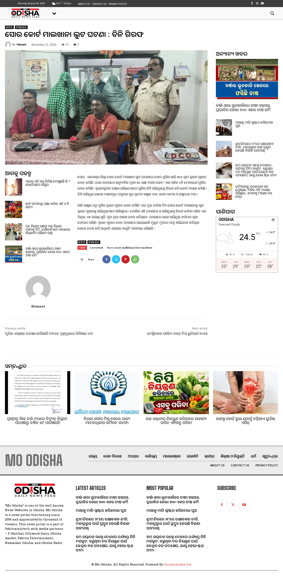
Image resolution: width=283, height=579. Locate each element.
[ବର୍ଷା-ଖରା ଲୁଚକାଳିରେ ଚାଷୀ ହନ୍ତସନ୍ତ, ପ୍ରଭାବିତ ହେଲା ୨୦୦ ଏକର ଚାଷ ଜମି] (13, 254)
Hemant (21, 44)
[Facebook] (251, 3)
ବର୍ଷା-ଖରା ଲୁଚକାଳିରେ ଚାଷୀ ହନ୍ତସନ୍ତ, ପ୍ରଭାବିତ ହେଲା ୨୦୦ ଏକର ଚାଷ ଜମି (47, 251)
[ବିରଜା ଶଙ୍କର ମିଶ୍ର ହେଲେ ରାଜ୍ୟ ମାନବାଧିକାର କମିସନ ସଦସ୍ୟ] (107, 392)
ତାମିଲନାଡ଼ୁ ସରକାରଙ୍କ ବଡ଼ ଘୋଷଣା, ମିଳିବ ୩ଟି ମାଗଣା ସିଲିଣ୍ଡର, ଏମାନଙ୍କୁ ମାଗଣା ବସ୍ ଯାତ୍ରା (253, 191)
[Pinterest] (125, 259)
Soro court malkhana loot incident (129, 247)
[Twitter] (257, 3)
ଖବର (9, 27)
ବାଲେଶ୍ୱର (21, 27)
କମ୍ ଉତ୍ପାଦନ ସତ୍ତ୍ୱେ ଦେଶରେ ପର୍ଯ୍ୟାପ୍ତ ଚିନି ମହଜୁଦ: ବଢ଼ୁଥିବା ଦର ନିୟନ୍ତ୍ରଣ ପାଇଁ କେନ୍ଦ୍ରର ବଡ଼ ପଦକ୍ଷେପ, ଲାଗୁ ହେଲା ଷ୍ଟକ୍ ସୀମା (256, 170)
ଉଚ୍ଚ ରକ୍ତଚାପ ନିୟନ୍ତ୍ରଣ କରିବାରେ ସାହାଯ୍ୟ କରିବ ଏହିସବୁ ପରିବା (176, 420)
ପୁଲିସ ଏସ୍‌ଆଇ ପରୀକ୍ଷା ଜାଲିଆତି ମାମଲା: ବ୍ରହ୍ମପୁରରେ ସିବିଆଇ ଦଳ (49, 333)
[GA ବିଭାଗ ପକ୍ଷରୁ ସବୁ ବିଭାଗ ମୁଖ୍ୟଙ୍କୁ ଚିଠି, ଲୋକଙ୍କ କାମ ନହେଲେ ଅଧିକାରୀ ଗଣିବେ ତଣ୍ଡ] (13, 231)
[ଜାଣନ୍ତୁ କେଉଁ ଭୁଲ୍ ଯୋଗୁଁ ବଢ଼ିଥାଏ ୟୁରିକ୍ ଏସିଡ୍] (245, 392)
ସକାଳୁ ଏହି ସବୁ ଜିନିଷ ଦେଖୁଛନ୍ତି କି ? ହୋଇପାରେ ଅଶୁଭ (47, 183)
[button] (272, 13)
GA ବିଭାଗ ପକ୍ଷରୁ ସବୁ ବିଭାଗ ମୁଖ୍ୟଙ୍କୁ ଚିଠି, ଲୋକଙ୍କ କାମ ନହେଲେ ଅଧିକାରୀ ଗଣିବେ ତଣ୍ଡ (47, 229)
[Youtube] (262, 3)
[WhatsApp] (135, 259)
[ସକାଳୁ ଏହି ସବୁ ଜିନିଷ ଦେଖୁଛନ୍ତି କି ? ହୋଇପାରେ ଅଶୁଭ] (13, 187)
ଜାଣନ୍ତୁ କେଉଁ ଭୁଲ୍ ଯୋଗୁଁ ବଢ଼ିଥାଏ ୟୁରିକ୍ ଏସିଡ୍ (245, 420)
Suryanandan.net (177, 564)
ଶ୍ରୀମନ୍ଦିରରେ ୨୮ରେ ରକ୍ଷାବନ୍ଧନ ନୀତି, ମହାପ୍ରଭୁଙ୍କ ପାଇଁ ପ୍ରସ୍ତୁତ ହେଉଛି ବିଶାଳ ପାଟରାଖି (254, 147)
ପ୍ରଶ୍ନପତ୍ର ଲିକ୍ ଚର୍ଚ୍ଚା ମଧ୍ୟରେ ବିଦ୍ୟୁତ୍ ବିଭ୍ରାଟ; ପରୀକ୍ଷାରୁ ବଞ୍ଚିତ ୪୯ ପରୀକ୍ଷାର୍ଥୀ (37, 420)
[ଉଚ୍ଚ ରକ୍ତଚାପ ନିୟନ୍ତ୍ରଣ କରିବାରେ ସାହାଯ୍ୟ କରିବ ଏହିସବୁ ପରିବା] (176, 392)
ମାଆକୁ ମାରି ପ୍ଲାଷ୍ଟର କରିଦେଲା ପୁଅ (254, 124)
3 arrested (96, 247)
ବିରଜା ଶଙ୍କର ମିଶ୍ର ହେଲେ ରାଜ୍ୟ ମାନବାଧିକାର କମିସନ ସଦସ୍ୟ (106, 420)
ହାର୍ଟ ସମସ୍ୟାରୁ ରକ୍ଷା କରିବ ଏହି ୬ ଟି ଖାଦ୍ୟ (47, 205)
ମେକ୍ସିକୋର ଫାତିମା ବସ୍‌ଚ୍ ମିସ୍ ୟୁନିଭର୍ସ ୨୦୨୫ (177, 333)
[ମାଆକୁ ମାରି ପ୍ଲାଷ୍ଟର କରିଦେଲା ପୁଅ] (224, 127)
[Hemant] (8, 44)
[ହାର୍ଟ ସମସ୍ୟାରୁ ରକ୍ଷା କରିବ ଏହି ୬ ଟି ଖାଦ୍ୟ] (13, 209)
